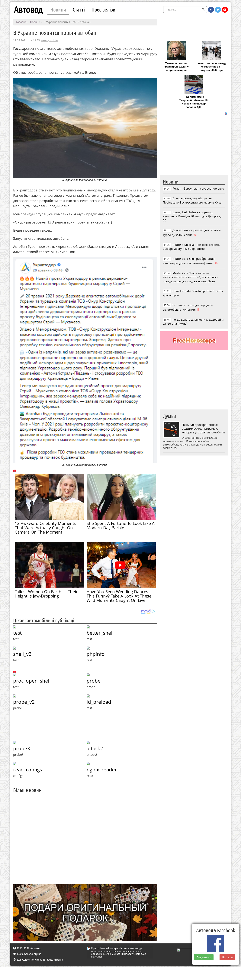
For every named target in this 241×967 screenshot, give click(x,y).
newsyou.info (49, 40)
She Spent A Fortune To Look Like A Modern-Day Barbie (121, 525)
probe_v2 (24, 701)
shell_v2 (22, 653)
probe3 (21, 748)
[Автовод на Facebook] (211, 10)
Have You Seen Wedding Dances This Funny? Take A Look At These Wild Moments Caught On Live (119, 596)
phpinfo (96, 653)
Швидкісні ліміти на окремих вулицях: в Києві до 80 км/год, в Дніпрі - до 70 (192, 216)
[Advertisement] (85, 838)
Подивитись (204, 957)
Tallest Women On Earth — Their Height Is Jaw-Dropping (46, 594)
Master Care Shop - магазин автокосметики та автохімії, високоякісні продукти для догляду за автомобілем (191, 277)
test (17, 632)
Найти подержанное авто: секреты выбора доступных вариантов (191, 246)
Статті (79, 9)
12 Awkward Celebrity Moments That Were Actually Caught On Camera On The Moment (45, 527)
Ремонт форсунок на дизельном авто (198, 188)
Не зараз (227, 957)
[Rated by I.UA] (185, 950)
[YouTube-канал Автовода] (225, 10)
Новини (58, 9)
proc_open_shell (32, 680)
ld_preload (99, 701)
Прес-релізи (103, 9)
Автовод (28, 9)
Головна (21, 22)
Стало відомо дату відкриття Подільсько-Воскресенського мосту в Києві (192, 200)
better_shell (100, 632)
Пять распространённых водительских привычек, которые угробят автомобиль (203, 428)
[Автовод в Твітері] (218, 10)
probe (94, 680)
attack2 (95, 748)
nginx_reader (102, 769)
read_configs (27, 769)
